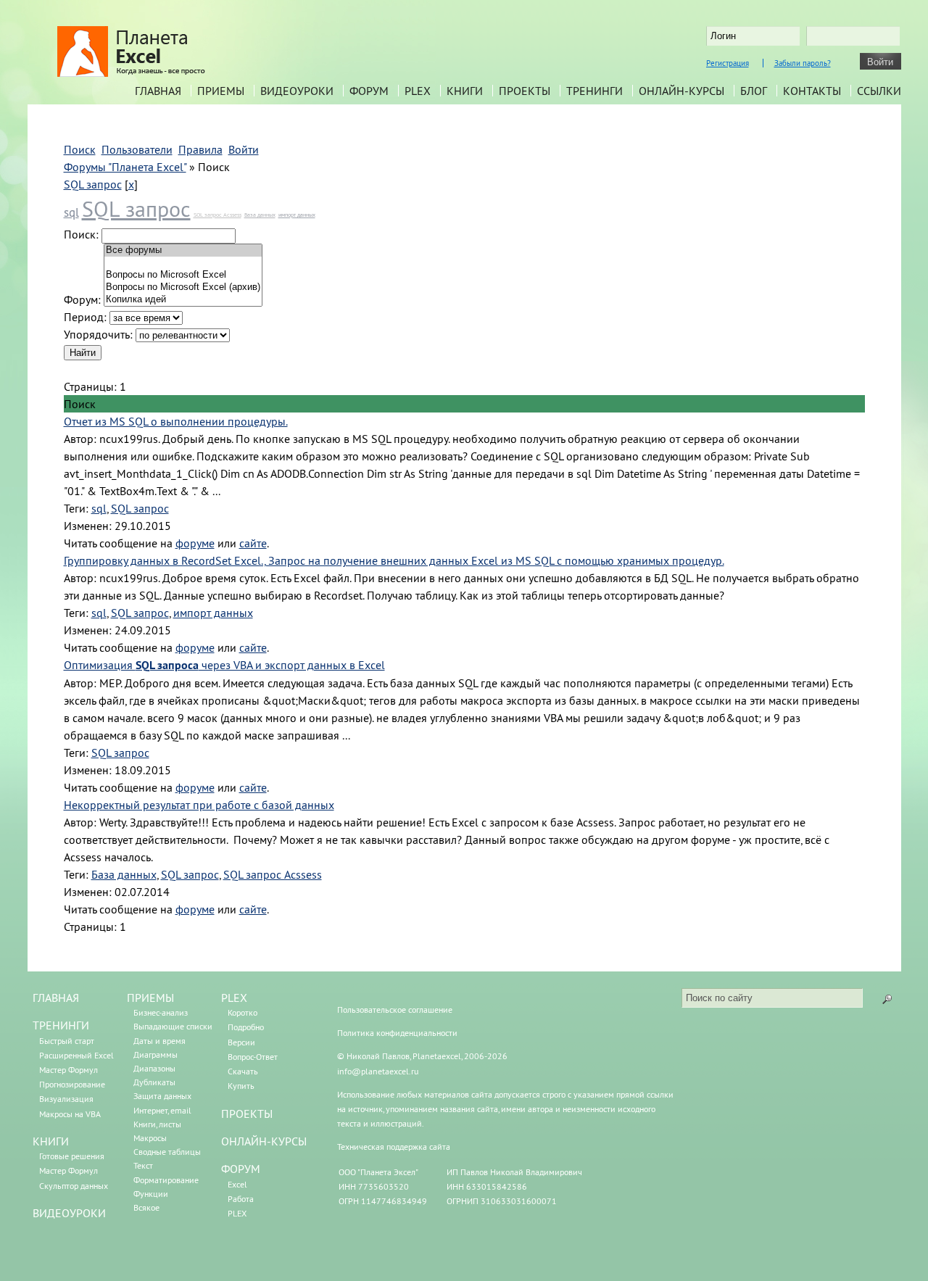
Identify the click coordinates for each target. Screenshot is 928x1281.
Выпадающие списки (172, 1026)
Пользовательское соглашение (394, 1009)
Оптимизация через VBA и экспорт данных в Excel (224, 665)
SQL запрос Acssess (217, 214)
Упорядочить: (98, 334)
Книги (465, 90)
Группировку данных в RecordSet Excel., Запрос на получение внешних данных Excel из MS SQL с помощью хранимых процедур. (394, 560)
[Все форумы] (183, 250)
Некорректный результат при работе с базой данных (199, 804)
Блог (753, 90)
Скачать (243, 1071)
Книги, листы (157, 1124)
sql (71, 212)
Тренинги (594, 90)
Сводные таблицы (167, 1151)
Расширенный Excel (76, 1055)
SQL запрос (93, 184)
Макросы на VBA (70, 1113)
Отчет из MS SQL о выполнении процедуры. (176, 421)
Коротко (242, 1012)
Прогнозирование (72, 1084)
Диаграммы (155, 1054)
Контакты (812, 90)
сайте (253, 543)
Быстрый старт (66, 1040)
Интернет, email (162, 1110)
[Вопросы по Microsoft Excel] (183, 275)
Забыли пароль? (802, 63)
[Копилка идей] (183, 300)
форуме (195, 543)
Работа (241, 1198)
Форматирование (166, 1179)
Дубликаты (154, 1082)
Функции (150, 1193)
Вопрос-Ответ (253, 1056)
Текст (143, 1165)
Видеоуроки (297, 90)
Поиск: (81, 234)
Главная (158, 90)
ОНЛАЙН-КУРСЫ (264, 1141)
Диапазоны (154, 1068)
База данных (260, 214)
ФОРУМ (240, 1168)
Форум (369, 90)
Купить (241, 1085)
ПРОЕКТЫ (247, 1113)
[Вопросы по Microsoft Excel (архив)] (183, 287)
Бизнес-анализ (160, 1012)
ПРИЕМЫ (150, 997)
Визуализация (66, 1098)
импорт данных (296, 214)
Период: (85, 317)
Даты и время (159, 1040)
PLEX (418, 90)
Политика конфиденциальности (397, 1032)
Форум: (82, 299)
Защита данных (162, 1095)
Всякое (146, 1207)
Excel (237, 1184)
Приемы (220, 90)
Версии (241, 1042)
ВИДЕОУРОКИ (69, 1213)
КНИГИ (51, 1141)
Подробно (246, 1026)
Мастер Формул (68, 1069)
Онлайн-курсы (681, 90)
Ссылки (879, 90)
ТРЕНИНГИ (61, 1025)
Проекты (524, 90)
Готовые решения (71, 1156)
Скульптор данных (73, 1185)
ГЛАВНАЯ (56, 997)
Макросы (150, 1137)
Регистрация (727, 63)
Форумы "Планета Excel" (125, 166)
